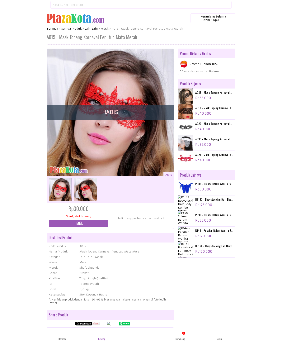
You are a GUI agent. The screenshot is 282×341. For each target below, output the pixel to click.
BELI (80, 223)
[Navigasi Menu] (46, 5)
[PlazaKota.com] (75, 18)
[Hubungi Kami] (141, 336)
